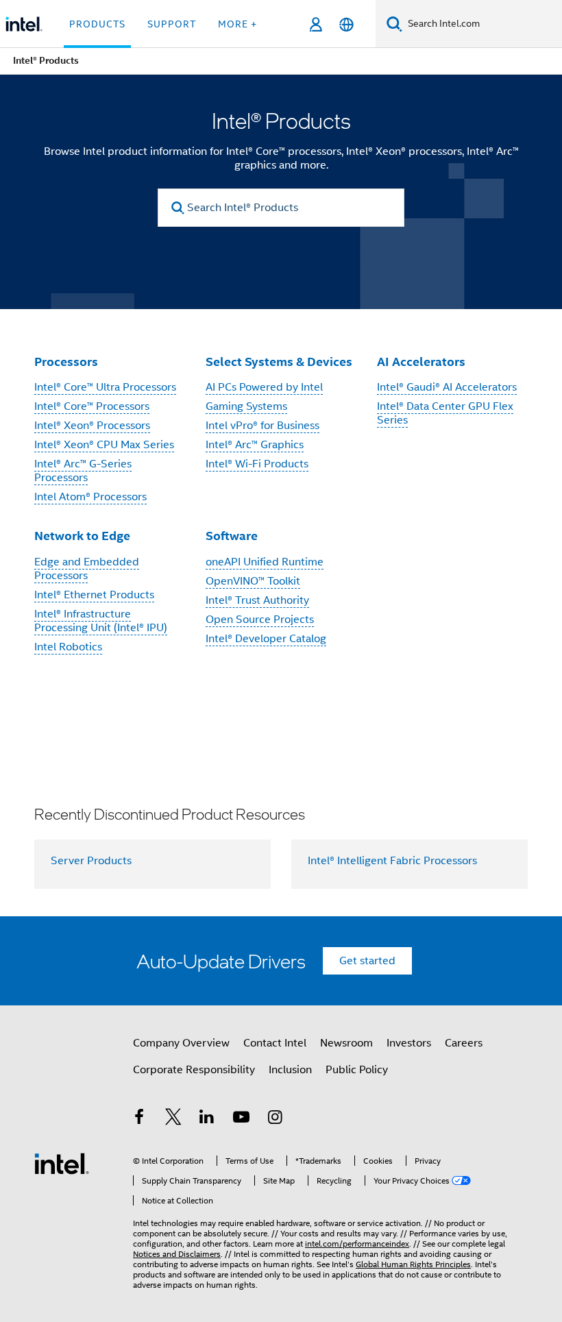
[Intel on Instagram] (274, 1119)
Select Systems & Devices (279, 361)
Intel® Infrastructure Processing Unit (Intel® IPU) (100, 621)
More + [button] (237, 24)
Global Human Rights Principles (413, 1264)
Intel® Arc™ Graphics (255, 445)
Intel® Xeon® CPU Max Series (104, 445)
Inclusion (290, 1070)
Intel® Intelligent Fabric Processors (392, 861)
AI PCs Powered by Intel (264, 387)
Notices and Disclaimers (177, 1254)
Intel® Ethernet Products (94, 595)
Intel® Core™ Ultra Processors (105, 387)
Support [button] (171, 24)
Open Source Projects (260, 619)
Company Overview (181, 1043)
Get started (367, 961)
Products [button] (97, 24)
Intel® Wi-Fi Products (257, 464)
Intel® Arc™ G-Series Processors (83, 471)
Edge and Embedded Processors (86, 569)
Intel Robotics (68, 647)
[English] (346, 24)
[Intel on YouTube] (241, 1119)
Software (232, 535)
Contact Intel (274, 1043)
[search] (178, 208)
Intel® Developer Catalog (266, 639)
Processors (66, 361)
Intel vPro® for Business (262, 425)
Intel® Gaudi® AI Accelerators (447, 387)
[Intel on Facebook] (139, 1119)
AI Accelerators (421, 361)
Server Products (91, 861)
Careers (463, 1043)
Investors (409, 1043)
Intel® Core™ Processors (91, 406)
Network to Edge (82, 535)
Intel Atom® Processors (90, 497)
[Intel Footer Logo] (61, 1163)
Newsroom (346, 1043)
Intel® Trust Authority (257, 600)
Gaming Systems (246, 406)
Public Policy (357, 1070)
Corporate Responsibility (194, 1070)
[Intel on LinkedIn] (207, 1119)
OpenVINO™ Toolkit (253, 581)
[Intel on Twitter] (173, 1119)
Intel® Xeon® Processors (92, 425)
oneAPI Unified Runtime (264, 562)
